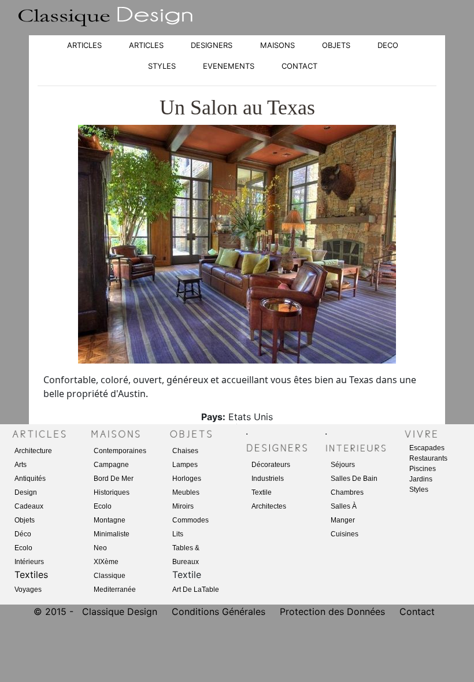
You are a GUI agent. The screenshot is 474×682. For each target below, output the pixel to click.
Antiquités (30, 479)
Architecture (33, 451)
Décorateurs (270, 465)
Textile (261, 492)
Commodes (190, 520)
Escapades (427, 448)
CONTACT (299, 66)
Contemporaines (120, 451)
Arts (20, 465)
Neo (100, 548)
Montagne (109, 520)
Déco (22, 534)
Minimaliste (111, 534)
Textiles (31, 574)
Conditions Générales (218, 611)
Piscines (422, 469)
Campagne (111, 465)
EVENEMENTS (228, 66)
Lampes (185, 465)
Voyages (28, 589)
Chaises (185, 451)
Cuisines (344, 534)
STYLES (162, 66)
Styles (418, 489)
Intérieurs (29, 562)
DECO (387, 45)
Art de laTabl (193, 589)
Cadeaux (28, 506)
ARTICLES (84, 45)
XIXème (106, 562)
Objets (24, 520)
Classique (109, 576)
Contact (417, 611)
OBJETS (336, 45)
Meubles (185, 492)
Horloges (186, 479)
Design (25, 492)
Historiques (111, 492)
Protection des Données (334, 611)
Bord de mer (114, 479)
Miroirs (183, 506)
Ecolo (23, 548)
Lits (177, 534)
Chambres (347, 492)
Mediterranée (115, 589)
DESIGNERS (211, 45)
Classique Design (119, 611)
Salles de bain (354, 479)
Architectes (268, 506)
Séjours (343, 465)
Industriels (267, 479)
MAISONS (277, 45)
